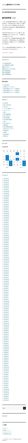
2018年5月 (6, 358)
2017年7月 (5, 376)
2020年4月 (6, 316)
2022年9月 (6, 262)
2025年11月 (6, 193)
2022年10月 (6, 261)
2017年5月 (6, 380)
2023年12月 (6, 235)
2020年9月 (6, 306)
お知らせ (5, 106)
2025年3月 (6, 208)
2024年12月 (6, 213)
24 (24, 162)
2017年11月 (6, 369)
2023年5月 (6, 248)
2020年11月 (6, 303)
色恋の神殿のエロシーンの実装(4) (11, 92)
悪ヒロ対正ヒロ (7, 123)
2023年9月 (6, 241)
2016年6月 (6, 400)
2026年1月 (6, 189)
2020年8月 (6, 308)
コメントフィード (7, 432)
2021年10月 (6, 283)
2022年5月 (6, 270)
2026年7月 (6, 178)
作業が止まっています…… (9, 86)
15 (17, 159)
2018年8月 (6, 352)
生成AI (5, 132)
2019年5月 (6, 336)
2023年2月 (6, 253)
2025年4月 (6, 206)
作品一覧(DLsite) (6, 70)
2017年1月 (5, 387)
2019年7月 (6, 332)
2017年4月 (6, 381)
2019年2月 (6, 341)
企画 (4, 112)
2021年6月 (6, 290)
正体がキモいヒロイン (8, 128)
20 (10, 162)
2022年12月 (6, 257)
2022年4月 (6, 272)
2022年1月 (6, 277)
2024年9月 (6, 219)
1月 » (21, 167)
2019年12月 (6, 323)
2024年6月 (6, 224)
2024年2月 (6, 231)
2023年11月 (6, 237)
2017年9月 (6, 372)
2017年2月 (6, 385)
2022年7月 (6, 266)
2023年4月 (6, 250)
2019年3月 (6, 339)
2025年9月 (6, 197)
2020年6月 (6, 312)
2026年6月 (6, 180)
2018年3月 (6, 361)
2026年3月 (6, 186)
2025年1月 (6, 211)
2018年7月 (6, 354)
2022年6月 (6, 268)
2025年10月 (6, 195)
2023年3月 (6, 252)
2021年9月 (6, 284)
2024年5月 (6, 226)
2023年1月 (6, 255)
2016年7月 (6, 398)
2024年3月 (6, 230)
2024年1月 (6, 233)
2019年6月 (6, 334)
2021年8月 (6, 286)
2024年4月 (6, 228)
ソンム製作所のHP (6, 63)
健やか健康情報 (7, 114)
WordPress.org (7, 434)
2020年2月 (6, 319)
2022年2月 (6, 275)
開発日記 (11, 52)
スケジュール (6, 110)
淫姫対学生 (6, 130)
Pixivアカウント (6, 67)
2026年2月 (6, 187)
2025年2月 (6, 209)
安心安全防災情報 (7, 119)
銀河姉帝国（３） (9, 18)
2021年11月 (6, 281)
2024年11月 (6, 215)
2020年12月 (6, 301)
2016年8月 (6, 396)
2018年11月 (6, 347)
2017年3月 (5, 383)
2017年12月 (6, 367)
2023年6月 (6, 246)
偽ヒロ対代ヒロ (7, 116)
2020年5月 (6, 314)
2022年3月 (6, 273)
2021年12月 (6, 279)
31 (24, 164)
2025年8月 (6, 198)
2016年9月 (6, 394)
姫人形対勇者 (6, 117)
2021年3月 (6, 295)
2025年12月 (6, 191)
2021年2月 (6, 297)
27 (10, 164)
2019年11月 (6, 325)
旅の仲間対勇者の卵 (8, 127)
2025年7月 (6, 200)
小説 (4, 121)
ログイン (5, 428)
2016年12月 (6, 389)
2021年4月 (6, 294)
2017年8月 (6, 374)
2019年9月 (6, 328)
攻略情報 (5, 125)
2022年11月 (6, 259)
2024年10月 (6, 217)
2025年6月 (6, 202)
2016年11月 (6, 391)
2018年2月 (6, 363)
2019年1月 (5, 343)
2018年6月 (6, 356)
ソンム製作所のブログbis (11, 4)
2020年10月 (6, 305)
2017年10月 (6, 370)
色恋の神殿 (6, 134)
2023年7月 (6, 244)
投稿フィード (6, 430)
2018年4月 (6, 360)
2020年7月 (6, 310)
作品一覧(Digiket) (6, 74)
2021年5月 (6, 292)
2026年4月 (6, 184)
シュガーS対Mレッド (8, 108)
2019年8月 (6, 330)
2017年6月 (6, 378)
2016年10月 (6, 392)
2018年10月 (6, 349)
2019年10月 (6, 327)
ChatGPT (5, 103)
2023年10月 (6, 239)
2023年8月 (6, 242)
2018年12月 (6, 345)
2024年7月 (6, 222)
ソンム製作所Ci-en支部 (7, 65)
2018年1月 (5, 365)
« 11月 (6, 167)
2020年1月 (6, 321)
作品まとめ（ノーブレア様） (9, 68)
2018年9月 (6, 350)
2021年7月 (6, 288)
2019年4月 (6, 338)
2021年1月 (5, 299)
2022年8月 (6, 264)
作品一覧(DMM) (6, 72)
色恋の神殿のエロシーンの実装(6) (11, 88)
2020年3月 (6, 317)
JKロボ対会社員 (7, 105)
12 (7, 159)
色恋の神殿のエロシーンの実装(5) (11, 90)
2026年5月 (6, 182)
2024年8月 (6, 220)
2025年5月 (6, 204)
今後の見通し (6, 85)
